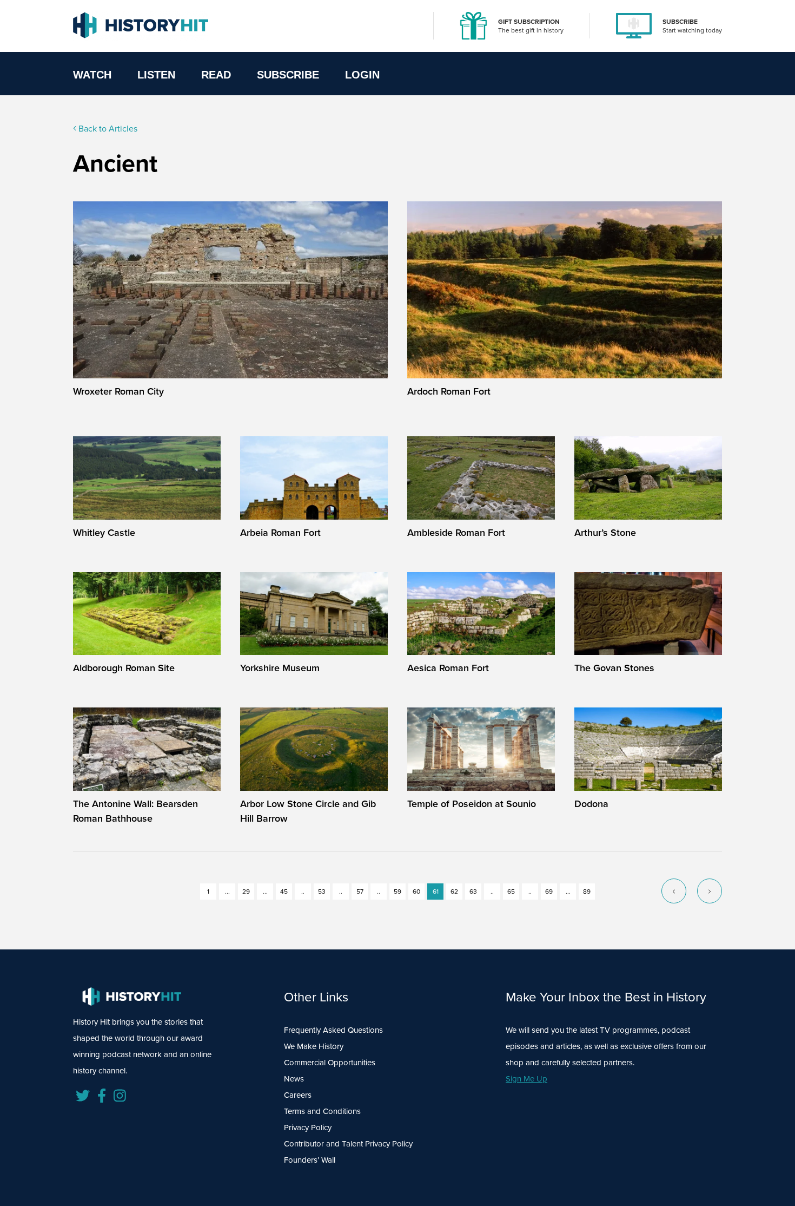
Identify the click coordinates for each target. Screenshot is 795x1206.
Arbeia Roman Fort (280, 532)
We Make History (313, 1046)
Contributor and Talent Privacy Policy (348, 1143)
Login (362, 75)
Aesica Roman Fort (448, 667)
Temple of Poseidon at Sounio (471, 803)
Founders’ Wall (309, 1159)
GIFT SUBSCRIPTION (529, 21)
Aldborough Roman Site (124, 667)
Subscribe (288, 75)
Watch (92, 75)
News (294, 1078)
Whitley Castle (104, 532)
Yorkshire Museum (280, 667)
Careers (298, 1094)
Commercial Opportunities (329, 1062)
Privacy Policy (308, 1127)
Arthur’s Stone (605, 532)
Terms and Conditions (322, 1111)
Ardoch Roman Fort (449, 391)
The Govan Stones (614, 667)
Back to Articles (106, 128)
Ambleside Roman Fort (456, 532)
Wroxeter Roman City (118, 391)
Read (216, 75)
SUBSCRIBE (680, 21)
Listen (156, 75)
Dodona (591, 803)
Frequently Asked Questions (333, 1029)
